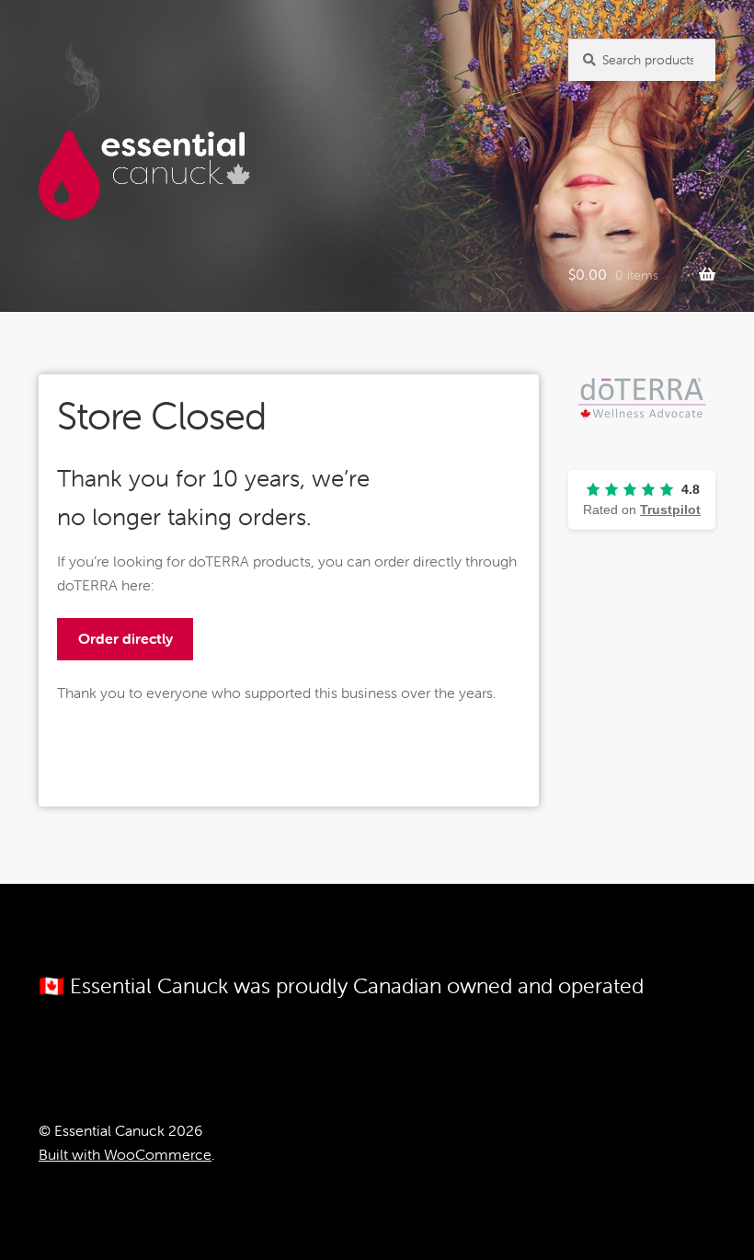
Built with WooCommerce (125, 1154)
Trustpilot (670, 509)
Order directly (125, 638)
